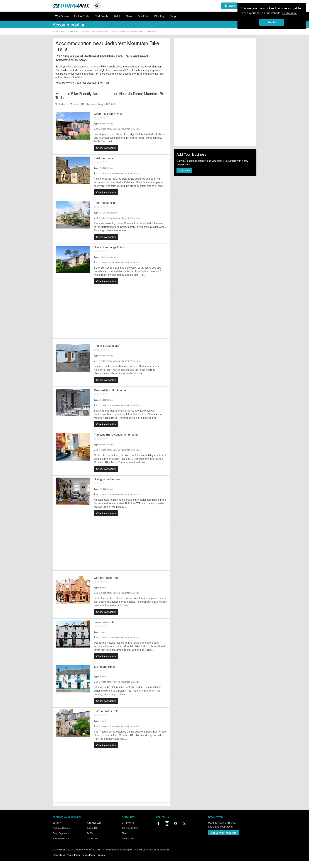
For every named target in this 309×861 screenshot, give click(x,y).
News (129, 16)
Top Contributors (130, 827)
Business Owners (61, 827)
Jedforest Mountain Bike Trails (92, 82)
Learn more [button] (289, 13)
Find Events (101, 16)
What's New (62, 16)
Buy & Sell (143, 16)
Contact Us (92, 838)
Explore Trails (81, 16)
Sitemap (101, 854)
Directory (159, 16)
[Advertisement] (111, 313)
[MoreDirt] (71, 5)
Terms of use (59, 854)
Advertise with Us (61, 838)
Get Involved (128, 822)
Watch (117, 16)
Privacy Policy (73, 854)
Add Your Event (94, 822)
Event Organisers (61, 833)
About (124, 833)
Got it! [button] (272, 22)
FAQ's (90, 833)
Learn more (184, 170)
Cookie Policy (88, 854)
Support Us (92, 827)
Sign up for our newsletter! (223, 832)
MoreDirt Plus (128, 838)
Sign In (230, 6)
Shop (173, 16)
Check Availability (106, 148)
